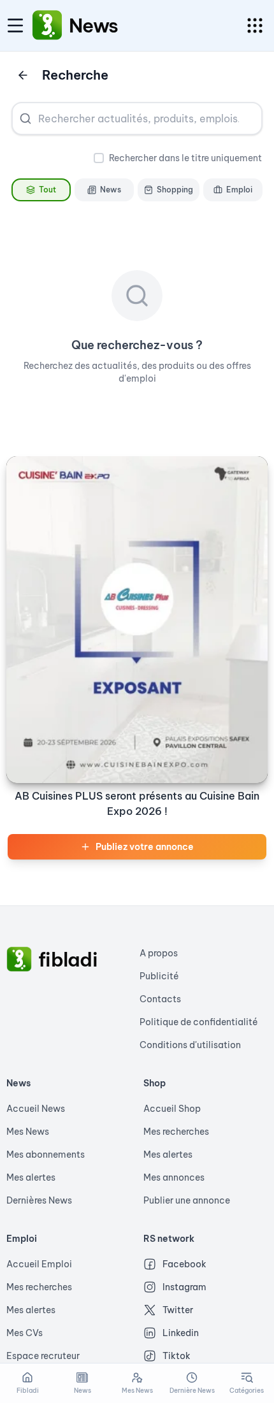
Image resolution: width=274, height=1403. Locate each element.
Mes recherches (176, 1131)
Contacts (160, 999)
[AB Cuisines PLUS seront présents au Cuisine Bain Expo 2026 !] (137, 619)
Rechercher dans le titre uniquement (185, 158)
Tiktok (176, 1356)
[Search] (25, 118)
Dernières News (39, 1200)
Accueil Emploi (39, 1264)
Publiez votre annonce (145, 847)
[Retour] (22, 75)
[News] (47, 25)
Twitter (177, 1310)
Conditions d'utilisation (190, 1045)
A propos (159, 953)
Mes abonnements (45, 1154)
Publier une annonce (186, 1200)
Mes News (27, 1131)
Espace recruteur (43, 1356)
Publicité (159, 976)
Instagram (184, 1287)
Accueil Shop (172, 1108)
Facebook (184, 1264)
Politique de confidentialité (199, 1022)
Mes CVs (24, 1333)
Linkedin (180, 1333)
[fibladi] (19, 959)
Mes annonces (174, 1177)
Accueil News (35, 1108)
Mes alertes (30, 1177)
